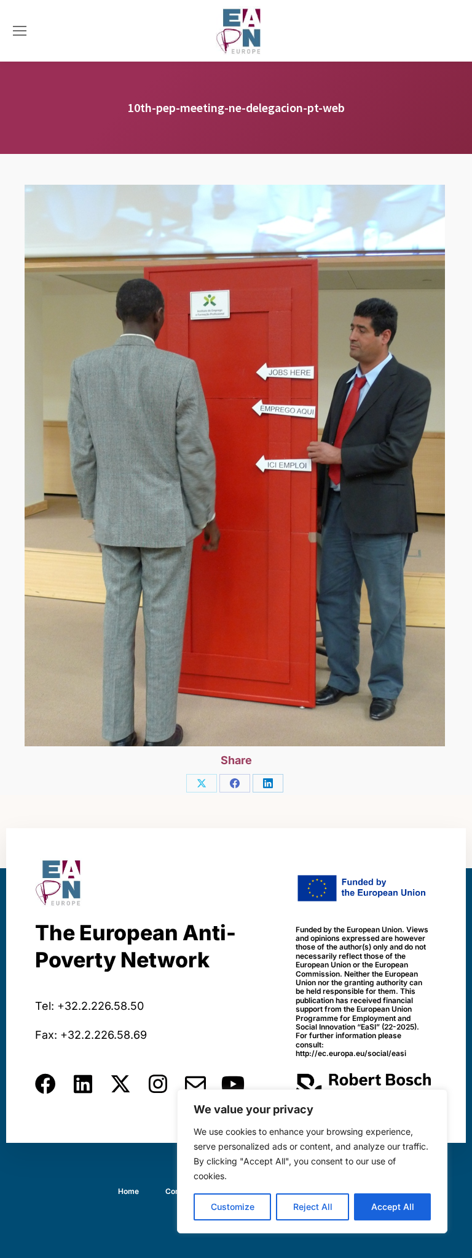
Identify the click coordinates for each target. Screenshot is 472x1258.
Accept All (392, 1206)
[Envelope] (195, 1083)
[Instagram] (158, 1083)
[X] (201, 783)
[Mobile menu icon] (19, 30)
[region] (312, 1161)
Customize (232, 1206)
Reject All (312, 1206)
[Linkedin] (83, 1083)
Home (128, 1191)
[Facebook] (234, 783)
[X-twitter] (120, 1083)
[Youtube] (232, 1083)
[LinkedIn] (268, 783)
